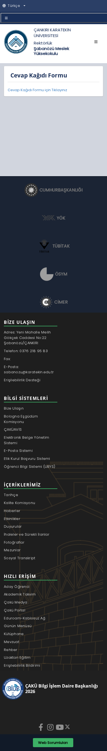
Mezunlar (12, 550)
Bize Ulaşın (14, 408)
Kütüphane (14, 633)
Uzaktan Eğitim (17, 657)
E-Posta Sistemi (18, 450)
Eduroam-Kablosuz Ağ (24, 618)
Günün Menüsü (18, 625)
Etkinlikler (12, 518)
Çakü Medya (15, 602)
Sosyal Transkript (19, 558)
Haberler (12, 510)
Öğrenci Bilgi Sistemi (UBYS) (29, 466)
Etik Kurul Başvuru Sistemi (27, 458)
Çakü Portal (14, 610)
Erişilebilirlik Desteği (22, 380)
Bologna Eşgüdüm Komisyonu (21, 419)
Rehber (11, 649)
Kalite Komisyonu (19, 502)
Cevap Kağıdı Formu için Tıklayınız (37, 90)
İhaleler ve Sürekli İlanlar (26, 534)
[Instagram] (50, 727)
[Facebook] (41, 727)
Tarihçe (11, 494)
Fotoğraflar (14, 542)
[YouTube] (60, 727)
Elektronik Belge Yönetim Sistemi (26, 440)
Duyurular (13, 526)
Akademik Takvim (20, 594)
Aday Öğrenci (16, 586)
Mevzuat (11, 641)
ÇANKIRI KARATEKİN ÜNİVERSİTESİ (52, 32)
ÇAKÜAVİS (13, 429)
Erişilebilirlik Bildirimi (22, 665)
